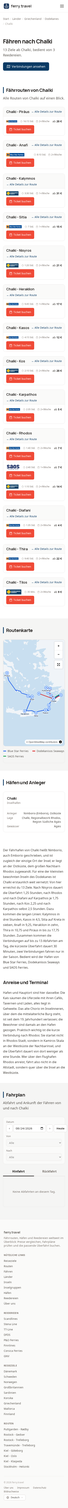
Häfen (7, 1293)
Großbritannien (13, 1387)
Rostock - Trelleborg (16, 1440)
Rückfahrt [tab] (49, 1171)
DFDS (7, 1335)
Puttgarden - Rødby (16, 1429)
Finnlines (9, 1345)
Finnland (9, 1414)
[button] (62, 6)
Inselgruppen (12, 1287)
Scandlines (11, 1319)
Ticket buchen (22, 129)
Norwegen (10, 1382)
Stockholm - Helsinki (16, 1466)
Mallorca (9, 1408)
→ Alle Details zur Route (46, 111)
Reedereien (11, 1298)
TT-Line (8, 1329)
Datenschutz (39, 1487)
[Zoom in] (58, 646)
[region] (34, 693)
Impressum (23, 1487)
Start (6, 19)
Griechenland (33, 19)
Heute (60, 1128)
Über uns (9, 1303)
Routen (8, 1266)
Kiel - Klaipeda (13, 1461)
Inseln (8, 1282)
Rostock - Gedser (14, 1434)
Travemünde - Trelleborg (19, 1445)
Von (8, 1136)
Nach (9, 1150)
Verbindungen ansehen (28, 66)
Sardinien (10, 1392)
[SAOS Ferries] (13, 467)
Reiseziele (10, 1261)
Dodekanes (52, 19)
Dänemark (10, 1371)
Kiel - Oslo (10, 1456)
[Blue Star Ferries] (11, 121)
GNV (6, 1356)
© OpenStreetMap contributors (41, 741)
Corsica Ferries (13, 1351)
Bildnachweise (11, 1491)
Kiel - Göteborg (13, 1450)
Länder (16, 19)
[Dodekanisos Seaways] (12, 193)
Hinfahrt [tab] (18, 1171)
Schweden (10, 1376)
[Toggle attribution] (60, 742)
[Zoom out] (58, 654)
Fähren (8, 1271)
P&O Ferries (11, 1340)
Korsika (8, 1398)
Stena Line (10, 1324)
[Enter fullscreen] (58, 664)
